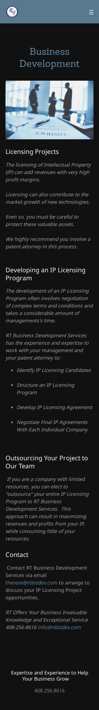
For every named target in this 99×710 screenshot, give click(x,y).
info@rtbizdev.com (59, 627)
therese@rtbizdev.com (31, 582)
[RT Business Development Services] (12, 11)
